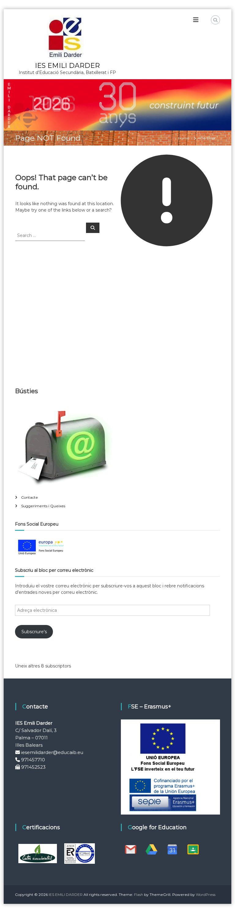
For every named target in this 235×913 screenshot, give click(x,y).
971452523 (33, 767)
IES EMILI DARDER (67, 65)
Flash (138, 894)
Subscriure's (34, 631)
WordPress (205, 894)
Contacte (29, 497)
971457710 (33, 760)
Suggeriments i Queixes (43, 506)
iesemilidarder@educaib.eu (52, 752)
